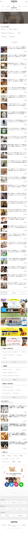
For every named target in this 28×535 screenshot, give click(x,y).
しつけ (13, 458)
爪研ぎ (14, 461)
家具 (19, 461)
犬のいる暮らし (14, 29)
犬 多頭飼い (7, 515)
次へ (24, 293)
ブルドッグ (24, 352)
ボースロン (19, 355)
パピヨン (4, 358)
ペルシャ (19, 390)
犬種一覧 (14, 362)
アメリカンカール (6, 393)
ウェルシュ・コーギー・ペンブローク (10, 352)
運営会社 (24, 525)
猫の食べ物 (13, 509)
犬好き (5, 36)
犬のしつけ (4, 502)
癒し (14, 6)
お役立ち (8, 6)
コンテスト (25, 6)
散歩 (4, 455)
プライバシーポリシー (16, 525)
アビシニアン (16, 393)
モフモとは (13, 526)
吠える (9, 455)
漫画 (20, 6)
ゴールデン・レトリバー (8, 369)
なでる (15, 455)
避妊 (21, 455)
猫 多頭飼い (20, 515)
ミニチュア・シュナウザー (8, 355)
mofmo (14, 1)
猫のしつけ (4, 509)
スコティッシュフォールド (8, 390)
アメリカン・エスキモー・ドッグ (9, 372)
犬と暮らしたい (22, 502)
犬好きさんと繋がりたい (8, 33)
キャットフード (6, 461)
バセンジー (18, 369)
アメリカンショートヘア (8, 387)
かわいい (5, 29)
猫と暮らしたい (22, 509)
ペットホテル (5, 458)
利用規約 (9, 525)
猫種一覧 (14, 397)
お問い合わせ (4, 525)
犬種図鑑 (14, 379)
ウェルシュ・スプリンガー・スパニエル (11, 375)
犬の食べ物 (13, 502)
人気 (3, 6)
